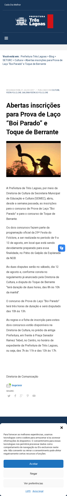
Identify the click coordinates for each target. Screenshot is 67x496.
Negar (33, 473)
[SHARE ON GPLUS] (21, 396)
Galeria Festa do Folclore (35, 93)
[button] (61, 427)
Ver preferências (33, 483)
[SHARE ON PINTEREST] (27, 396)
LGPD (28, 491)
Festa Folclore (13, 93)
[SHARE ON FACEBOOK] (15, 396)
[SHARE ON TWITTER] (9, 396)
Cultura (55, 90)
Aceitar (33, 463)
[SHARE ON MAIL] (34, 396)
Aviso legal (38, 491)
